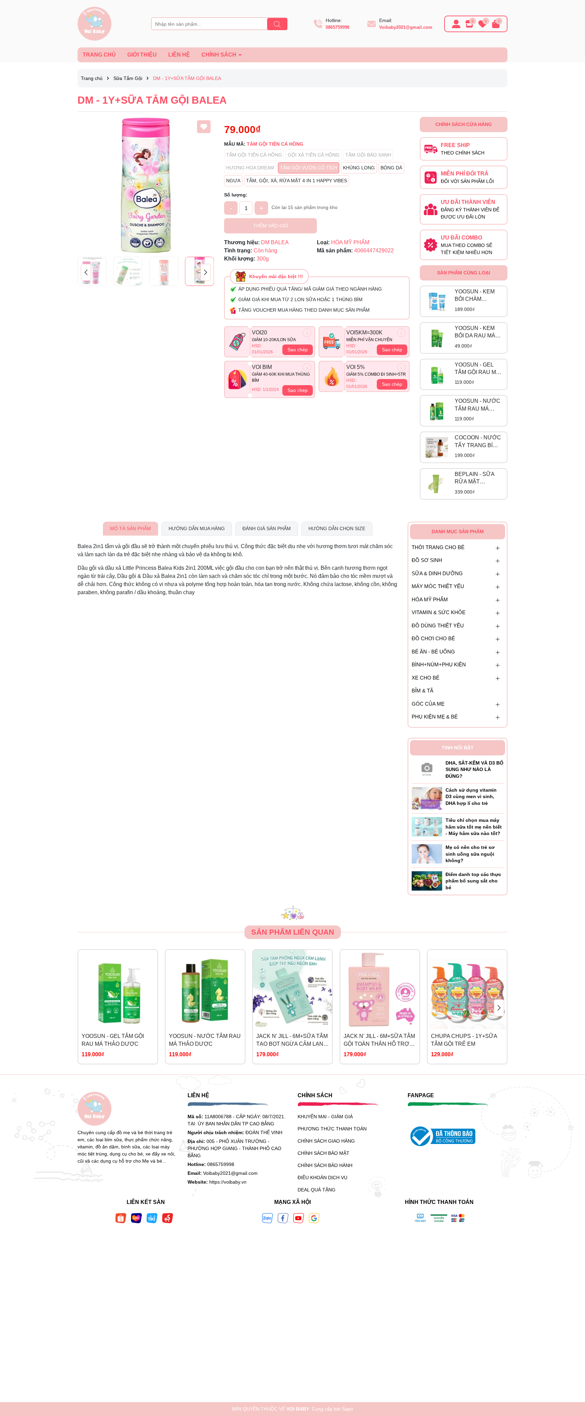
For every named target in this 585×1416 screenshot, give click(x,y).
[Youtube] (298, 1218)
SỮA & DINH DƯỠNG (437, 573)
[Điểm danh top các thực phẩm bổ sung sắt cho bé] (427, 880)
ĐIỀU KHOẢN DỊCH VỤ (322, 1177)
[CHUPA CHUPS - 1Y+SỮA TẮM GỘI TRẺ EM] (467, 989)
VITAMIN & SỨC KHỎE (438, 612)
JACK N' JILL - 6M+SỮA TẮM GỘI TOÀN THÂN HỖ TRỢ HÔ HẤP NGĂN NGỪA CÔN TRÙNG (379, 1040)
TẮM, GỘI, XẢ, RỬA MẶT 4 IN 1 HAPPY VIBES (296, 180)
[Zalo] (267, 1218)
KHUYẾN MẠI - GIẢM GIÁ (325, 1116)
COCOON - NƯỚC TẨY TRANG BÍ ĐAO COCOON (478, 442)
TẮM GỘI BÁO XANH (368, 155)
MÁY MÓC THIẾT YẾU (438, 586)
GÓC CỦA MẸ (428, 704)
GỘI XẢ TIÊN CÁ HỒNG (314, 155)
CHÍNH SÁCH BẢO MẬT (323, 1153)
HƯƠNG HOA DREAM (250, 167)
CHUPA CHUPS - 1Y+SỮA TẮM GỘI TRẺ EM (464, 1039)
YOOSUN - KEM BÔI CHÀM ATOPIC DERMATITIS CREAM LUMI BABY (475, 296)
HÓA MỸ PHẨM (430, 599)
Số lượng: (235, 194)
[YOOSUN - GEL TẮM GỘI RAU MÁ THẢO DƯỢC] (437, 374)
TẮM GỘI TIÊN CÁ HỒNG (254, 155)
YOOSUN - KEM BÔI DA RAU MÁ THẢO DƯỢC (475, 332)
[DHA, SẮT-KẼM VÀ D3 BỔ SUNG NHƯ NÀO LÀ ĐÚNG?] (427, 768)
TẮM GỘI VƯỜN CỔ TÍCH (308, 167)
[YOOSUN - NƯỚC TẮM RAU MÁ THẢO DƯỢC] (437, 411)
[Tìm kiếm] (277, 24)
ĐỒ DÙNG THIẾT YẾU (438, 625)
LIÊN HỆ (179, 55)
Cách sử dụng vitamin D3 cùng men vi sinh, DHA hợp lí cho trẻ (471, 796)
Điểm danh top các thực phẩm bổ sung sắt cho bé (473, 881)
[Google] (314, 1218)
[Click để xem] (146, 185)
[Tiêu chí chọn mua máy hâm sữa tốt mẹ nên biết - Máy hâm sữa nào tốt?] (427, 826)
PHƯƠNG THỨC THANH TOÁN (332, 1128)
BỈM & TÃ (422, 690)
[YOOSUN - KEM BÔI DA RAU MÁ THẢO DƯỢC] (437, 338)
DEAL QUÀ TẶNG (316, 1189)
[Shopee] (120, 1218)
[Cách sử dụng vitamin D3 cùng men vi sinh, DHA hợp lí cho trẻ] (427, 798)
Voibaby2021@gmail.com (405, 27)
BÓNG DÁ (391, 167)
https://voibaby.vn (227, 1182)
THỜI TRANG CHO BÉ (438, 547)
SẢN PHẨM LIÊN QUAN (292, 932)
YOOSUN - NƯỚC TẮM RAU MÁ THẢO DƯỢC (477, 405)
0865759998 (337, 27)
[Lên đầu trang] (571, 1375)
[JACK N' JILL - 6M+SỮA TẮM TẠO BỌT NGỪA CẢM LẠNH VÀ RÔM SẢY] (292, 989)
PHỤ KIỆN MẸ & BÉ (435, 717)
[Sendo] (167, 1218)
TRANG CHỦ (99, 55)
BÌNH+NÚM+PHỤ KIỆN (439, 664)
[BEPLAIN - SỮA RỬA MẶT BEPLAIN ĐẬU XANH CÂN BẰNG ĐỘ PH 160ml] (437, 484)
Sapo (347, 1409)
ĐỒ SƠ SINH (427, 560)
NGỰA (233, 180)
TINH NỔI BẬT (457, 747)
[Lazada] (136, 1218)
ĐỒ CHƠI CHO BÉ (433, 638)
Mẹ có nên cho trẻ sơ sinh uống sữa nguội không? (470, 854)
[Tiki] (152, 1218)
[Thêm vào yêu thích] (204, 126)
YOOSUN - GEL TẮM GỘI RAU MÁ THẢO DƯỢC (477, 369)
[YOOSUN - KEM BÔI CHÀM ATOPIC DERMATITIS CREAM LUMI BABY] (437, 301)
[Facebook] (283, 1218)
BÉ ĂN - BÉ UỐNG (433, 651)
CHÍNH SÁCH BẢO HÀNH (325, 1165)
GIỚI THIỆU (142, 55)
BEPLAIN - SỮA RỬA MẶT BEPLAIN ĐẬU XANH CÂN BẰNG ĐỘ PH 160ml (477, 478)
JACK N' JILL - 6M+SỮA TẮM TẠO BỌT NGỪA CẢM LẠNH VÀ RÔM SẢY (292, 1040)
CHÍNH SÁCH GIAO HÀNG (326, 1141)
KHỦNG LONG (359, 167)
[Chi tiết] (307, 333)
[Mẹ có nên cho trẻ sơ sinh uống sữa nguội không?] (427, 853)
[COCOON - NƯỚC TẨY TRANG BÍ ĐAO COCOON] (437, 447)
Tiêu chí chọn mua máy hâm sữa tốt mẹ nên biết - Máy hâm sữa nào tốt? (474, 826)
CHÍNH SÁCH (219, 55)
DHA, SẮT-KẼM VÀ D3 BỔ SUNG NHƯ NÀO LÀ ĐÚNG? (474, 769)
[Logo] (94, 23)
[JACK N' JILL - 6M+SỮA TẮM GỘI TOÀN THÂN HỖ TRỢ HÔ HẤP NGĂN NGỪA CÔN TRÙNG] (379, 989)
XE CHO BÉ (425, 678)
